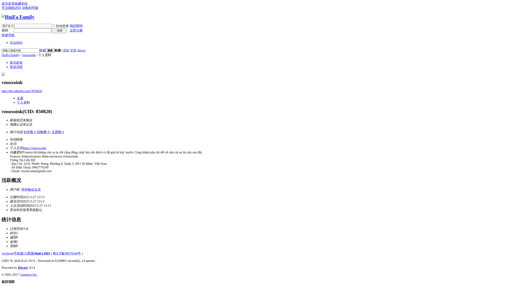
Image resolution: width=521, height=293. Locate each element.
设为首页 (8, 3)
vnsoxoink (29, 55)
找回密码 (76, 25)
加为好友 (16, 62)
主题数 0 (58, 132)
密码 (5, 30)
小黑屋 (29, 253)
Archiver (7, 253)
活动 (66, 50)
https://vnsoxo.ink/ (34, 148)
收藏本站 (21, 3)
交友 (73, 50)
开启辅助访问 (11, 8)
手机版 (18, 253)
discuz (81, 50)
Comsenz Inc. (28, 274)
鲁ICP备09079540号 (67, 253)
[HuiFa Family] (18, 17)
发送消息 (16, 67)
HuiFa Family (11, 55)
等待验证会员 (31, 189)
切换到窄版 (30, 8)
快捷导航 (8, 35)
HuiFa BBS (42, 253)
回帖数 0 (43, 132)
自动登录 (62, 26)
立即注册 (76, 30)
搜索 (42, 50)
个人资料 (23, 102)
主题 (20, 98)
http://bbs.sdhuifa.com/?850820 (22, 91)
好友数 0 (30, 132)
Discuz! (23, 267)
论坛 (16, 42)
